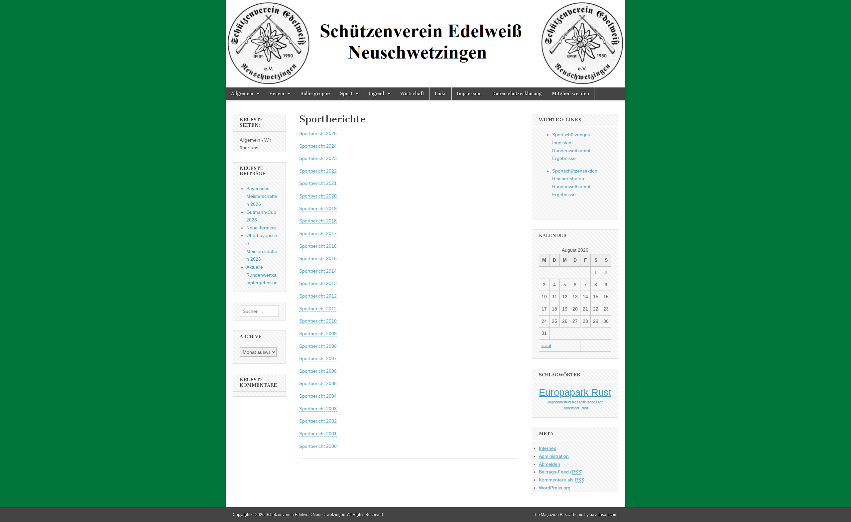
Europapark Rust (575, 392)
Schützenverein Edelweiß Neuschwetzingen (305, 514)
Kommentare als (561, 479)
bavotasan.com (603, 514)
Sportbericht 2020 (318, 195)
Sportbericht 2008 (318, 346)
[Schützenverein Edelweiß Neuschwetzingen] (425, 43)
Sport (346, 93)
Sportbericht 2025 (318, 133)
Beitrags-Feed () (561, 471)
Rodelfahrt (570, 408)
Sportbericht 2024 (318, 146)
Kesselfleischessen (587, 402)
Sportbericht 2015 (318, 258)
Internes (547, 448)
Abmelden (549, 464)
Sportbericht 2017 (318, 233)
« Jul (546, 345)
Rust (584, 408)
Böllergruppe (315, 93)
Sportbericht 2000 (318, 446)
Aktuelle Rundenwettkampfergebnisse (262, 274)
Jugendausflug (559, 402)
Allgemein (242, 93)
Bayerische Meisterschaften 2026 (261, 196)
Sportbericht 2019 (318, 208)
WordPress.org (554, 487)
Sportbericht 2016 (318, 246)
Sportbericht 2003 (318, 408)
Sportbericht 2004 (318, 396)
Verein (276, 93)
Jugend (376, 93)
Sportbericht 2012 (318, 296)
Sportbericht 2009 (318, 333)
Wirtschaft (412, 93)
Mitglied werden (570, 93)
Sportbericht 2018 (318, 220)
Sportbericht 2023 (318, 158)
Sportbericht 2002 (318, 421)
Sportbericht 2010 (318, 321)
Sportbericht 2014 (318, 271)
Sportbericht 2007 (318, 358)
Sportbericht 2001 (318, 433)
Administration (554, 456)
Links (440, 93)
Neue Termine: (261, 227)
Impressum (469, 93)
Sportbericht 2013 (318, 283)
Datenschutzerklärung (517, 93)
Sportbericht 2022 (318, 171)
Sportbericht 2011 (317, 308)
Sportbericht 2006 (318, 371)
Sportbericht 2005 (318, 383)
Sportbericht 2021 (318, 183)
